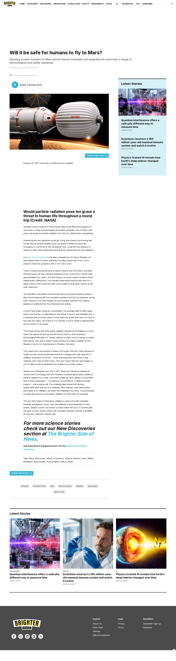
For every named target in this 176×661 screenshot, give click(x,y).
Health (85, 4)
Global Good (74, 4)
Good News (32, 4)
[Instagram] (20, 636)
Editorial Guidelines (101, 635)
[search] (172, 3)
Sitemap (96, 631)
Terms (121, 627)
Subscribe (147, 4)
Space (109, 4)
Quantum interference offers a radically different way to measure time (140, 123)
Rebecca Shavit (127, 149)
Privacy (121, 623)
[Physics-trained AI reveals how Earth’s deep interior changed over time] (141, 543)
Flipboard (147, 627)
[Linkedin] (27, 636)
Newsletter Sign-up (152, 623)
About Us (97, 623)
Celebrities (127, 4)
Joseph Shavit (127, 130)
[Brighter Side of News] (9, 4)
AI (117, 4)
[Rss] (40, 636)
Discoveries (46, 4)
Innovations (60, 4)
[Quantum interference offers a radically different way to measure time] (35, 543)
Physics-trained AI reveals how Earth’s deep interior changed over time (140, 161)
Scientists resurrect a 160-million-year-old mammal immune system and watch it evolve (142, 142)
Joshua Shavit (127, 167)
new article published (37, 257)
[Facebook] (13, 636)
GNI (137, 4)
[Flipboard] (34, 636)
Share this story (95, 156)
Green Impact (97, 4)
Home (22, 4)
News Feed (98, 627)
